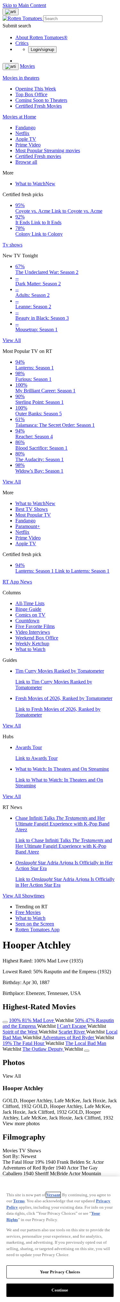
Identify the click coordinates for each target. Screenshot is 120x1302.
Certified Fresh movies (38, 156)
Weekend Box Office (36, 637)
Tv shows (12, 244)
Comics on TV (30, 615)
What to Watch (35, 183)
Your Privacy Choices (60, 1272)
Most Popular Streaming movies (47, 150)
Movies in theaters (21, 78)
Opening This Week (35, 88)
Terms (19, 1200)
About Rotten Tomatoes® (41, 37)
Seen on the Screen (34, 923)
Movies (27, 66)
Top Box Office (31, 94)
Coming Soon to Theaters (41, 100)
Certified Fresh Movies (38, 106)
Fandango (25, 127)
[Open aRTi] (11, 11)
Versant (53, 1194)
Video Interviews (32, 632)
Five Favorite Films (35, 626)
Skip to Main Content (24, 5)
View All (12, 340)
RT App (11, 581)
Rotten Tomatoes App (37, 929)
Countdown (27, 620)
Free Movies (28, 912)
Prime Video (28, 144)
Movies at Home (19, 116)
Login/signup (42, 49)
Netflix (22, 133)
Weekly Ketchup (32, 643)
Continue (60, 1290)
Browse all (26, 162)
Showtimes (33, 895)
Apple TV (25, 139)
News (26, 581)
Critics (21, 43)
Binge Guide (28, 609)
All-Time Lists (29, 603)
